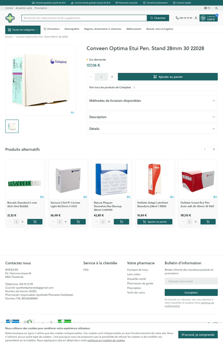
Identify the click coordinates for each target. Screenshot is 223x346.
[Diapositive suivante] (214, 149)
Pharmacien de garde (140, 283)
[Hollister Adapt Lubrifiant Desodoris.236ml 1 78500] (154, 179)
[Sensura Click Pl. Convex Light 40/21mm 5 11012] (68, 179)
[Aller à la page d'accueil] (10, 18)
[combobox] (84, 18)
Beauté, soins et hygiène (159, 29)
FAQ (85, 269)
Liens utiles (133, 274)
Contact (9, 8)
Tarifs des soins (136, 292)
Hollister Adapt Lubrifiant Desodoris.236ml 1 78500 (152, 204)
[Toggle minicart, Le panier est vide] (203, 18)
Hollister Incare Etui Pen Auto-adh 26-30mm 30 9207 (197, 204)
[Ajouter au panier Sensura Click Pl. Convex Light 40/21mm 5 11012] (78, 221)
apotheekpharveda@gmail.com (35, 287)
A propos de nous (137, 269)
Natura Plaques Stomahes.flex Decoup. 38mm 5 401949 (108, 206)
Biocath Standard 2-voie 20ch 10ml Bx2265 (22, 204)
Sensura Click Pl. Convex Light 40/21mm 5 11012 (65, 204)
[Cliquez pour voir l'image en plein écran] (40, 80)
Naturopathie (72, 29)
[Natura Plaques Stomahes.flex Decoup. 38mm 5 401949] (111, 179)
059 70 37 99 (26, 284)
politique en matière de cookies (106, 340)
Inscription (191, 292)
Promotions (53, 29)
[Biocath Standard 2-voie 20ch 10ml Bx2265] (24, 179)
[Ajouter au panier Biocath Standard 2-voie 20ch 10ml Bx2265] (34, 221)
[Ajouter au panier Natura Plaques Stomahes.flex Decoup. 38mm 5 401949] (121, 221)
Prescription (41, 8)
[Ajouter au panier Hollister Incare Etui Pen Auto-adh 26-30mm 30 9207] (208, 221)
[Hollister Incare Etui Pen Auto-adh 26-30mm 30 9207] (198, 179)
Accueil (9, 36)
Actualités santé (24, 8)
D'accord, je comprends (198, 334)
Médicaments (134, 29)
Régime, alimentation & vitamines (102, 29)
